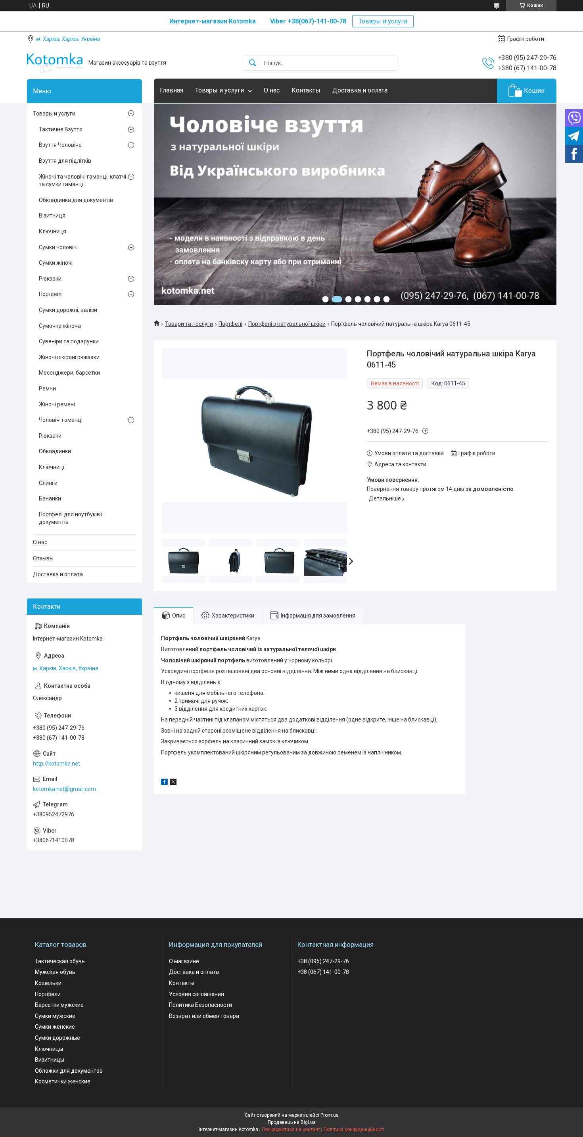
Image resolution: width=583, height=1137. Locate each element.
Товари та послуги (189, 324)
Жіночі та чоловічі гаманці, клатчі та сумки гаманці (82, 180)
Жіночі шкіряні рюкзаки (69, 357)
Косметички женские (62, 1081)
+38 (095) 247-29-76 (323, 961)
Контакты (306, 90)
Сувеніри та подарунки (69, 341)
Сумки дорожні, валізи (68, 310)
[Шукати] (252, 63)
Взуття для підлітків (65, 161)
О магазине (184, 961)
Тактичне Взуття (60, 129)
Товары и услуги (383, 21)
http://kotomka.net (56, 763)
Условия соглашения (196, 994)
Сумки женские (55, 1026)
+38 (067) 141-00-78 (323, 972)
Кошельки (48, 983)
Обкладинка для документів (76, 200)
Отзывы (43, 558)
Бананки (50, 498)
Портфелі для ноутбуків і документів (70, 518)
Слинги (48, 483)
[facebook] (164, 783)
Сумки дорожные (57, 1038)
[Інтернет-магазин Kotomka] (54, 63)
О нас (272, 90)
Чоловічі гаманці (60, 420)
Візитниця (52, 215)
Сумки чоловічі (58, 247)
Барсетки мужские (59, 1005)
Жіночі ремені (57, 404)
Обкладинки (55, 451)
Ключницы (49, 1049)
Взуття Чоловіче (60, 145)
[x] (173, 783)
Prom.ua (329, 1115)
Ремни (47, 388)
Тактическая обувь (60, 961)
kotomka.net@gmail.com (64, 789)
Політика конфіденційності (354, 1129)
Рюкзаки (50, 278)
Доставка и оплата (359, 90)
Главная (171, 90)
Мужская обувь (55, 972)
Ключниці (51, 467)
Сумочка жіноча (60, 326)
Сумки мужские (55, 1016)
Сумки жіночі (56, 263)
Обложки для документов (69, 1071)
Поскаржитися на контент (291, 1129)
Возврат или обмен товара (204, 1016)
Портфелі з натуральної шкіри (287, 324)
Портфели (48, 994)
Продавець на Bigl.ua (292, 1122)
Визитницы (49, 1059)
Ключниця (52, 231)
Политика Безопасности (200, 1005)
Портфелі (230, 324)
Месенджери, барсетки (69, 372)
